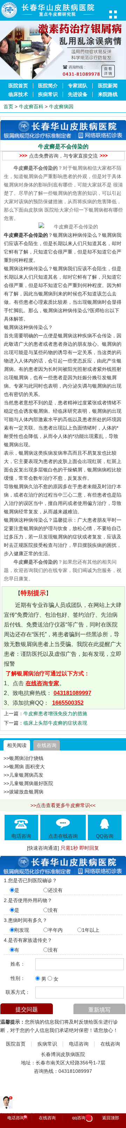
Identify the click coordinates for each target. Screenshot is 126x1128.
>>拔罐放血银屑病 (23, 791)
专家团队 (78, 85)
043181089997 (72, 693)
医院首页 (18, 85)
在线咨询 (46, 745)
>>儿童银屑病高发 (23, 775)
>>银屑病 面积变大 (24, 766)
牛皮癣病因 (61, 106)
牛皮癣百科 (31, 106)
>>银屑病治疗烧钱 (23, 758)
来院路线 (108, 94)
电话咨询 (79, 1044)
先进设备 (78, 94)
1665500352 (68, 703)
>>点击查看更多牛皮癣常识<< (63, 805)
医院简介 (48, 85)
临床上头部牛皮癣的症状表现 (55, 723)
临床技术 (18, 94)
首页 (8, 106)
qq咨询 (81, 1118)
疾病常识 (48, 94)
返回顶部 (110, 1117)
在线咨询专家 (42, 683)
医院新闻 (108, 85)
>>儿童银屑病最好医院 (28, 783)
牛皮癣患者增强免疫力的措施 (55, 713)
